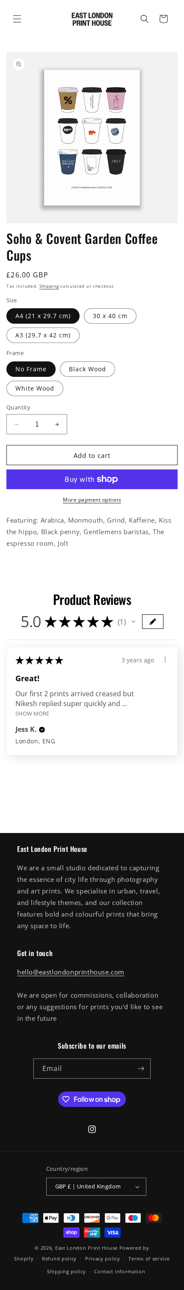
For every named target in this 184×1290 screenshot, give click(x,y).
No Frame (31, 369)
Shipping (49, 286)
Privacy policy (102, 1258)
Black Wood (87, 369)
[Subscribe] (140, 1068)
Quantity (18, 407)
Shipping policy (66, 1271)
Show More (32, 713)
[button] (17, 18)
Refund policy (59, 1258)
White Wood (34, 388)
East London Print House (86, 1248)
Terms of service (148, 1258)
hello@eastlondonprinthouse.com (71, 972)
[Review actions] (165, 659)
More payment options (92, 499)
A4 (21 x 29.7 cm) (43, 316)
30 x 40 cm (110, 316)
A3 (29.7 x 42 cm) (43, 335)
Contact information (119, 1271)
